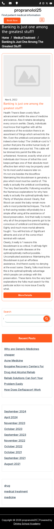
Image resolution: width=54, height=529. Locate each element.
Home (5, 37)
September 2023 (15, 434)
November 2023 (14, 423)
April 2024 (11, 417)
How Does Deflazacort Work (22, 389)
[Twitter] (47, 3)
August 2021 (12, 463)
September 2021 (15, 458)
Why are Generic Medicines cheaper (21, 351)
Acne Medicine (13, 360)
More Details (25, 295)
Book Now (12, 20)
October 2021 (13, 452)
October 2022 (13, 446)
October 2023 (13, 428)
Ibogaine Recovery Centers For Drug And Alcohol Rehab (24, 369)
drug (7, 485)
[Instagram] (43, 3)
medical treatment (24, 37)
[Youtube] (51, 3)
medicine (10, 497)
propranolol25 (27, 10)
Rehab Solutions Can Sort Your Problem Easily (23, 380)
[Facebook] (40, 3)
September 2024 (15, 411)
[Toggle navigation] (42, 20)
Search (7, 311)
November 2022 (14, 440)
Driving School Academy (27, 523)
